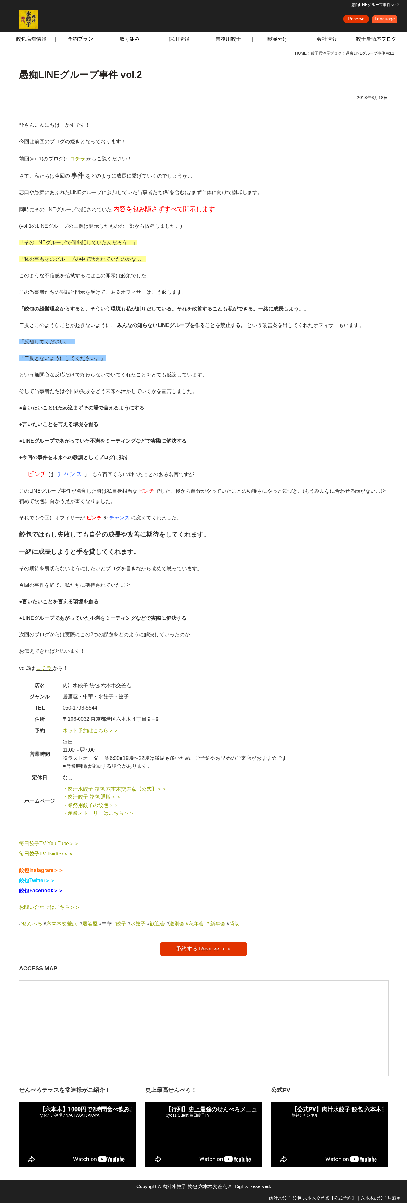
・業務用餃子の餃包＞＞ (91, 805)
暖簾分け (277, 39)
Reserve (356, 18)
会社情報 (327, 39)
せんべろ (32, 923)
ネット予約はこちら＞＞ (91, 730)
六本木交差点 (61, 923)
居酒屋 (90, 923)
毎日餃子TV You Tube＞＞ (49, 843)
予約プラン (80, 39)
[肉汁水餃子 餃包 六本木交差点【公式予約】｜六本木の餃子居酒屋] (28, 18)
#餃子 (119, 923)
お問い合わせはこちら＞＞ (49, 907)
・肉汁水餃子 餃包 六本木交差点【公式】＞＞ (115, 789)
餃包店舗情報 (31, 39)
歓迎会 (157, 923)
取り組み (130, 39)
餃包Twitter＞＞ (37, 880)
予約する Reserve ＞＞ (203, 949)
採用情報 (179, 39)
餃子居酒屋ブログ (376, 39)
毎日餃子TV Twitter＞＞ (46, 853)
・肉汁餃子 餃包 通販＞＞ (92, 797)
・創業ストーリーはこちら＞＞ (98, 813)
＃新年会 (215, 923)
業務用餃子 (228, 39)
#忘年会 (195, 923)
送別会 (176, 923)
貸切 (235, 923)
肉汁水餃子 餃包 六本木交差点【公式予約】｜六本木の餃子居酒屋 (335, 1197)
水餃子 (138, 923)
